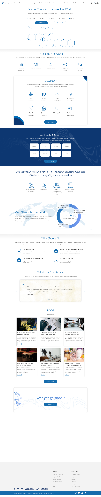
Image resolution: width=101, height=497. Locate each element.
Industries (40, 3)
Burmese (67, 146)
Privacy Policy (75, 484)
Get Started (41, 23)
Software (62, 18)
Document (32, 18)
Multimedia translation (57, 481)
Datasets (55, 3)
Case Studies (48, 3)
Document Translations (58, 474)
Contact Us (85, 3)
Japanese (45, 153)
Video (52, 18)
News (60, 3)
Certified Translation (50, 68)
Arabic (45, 146)
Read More (19, 343)
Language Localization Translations (60, 477)
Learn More (50, 122)
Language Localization (36, 68)
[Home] (7, 3)
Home (15, 3)
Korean (34, 153)
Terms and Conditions (76, 486)
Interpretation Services (58, 484)
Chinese (34, 146)
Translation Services (24, 3)
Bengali (56, 146)
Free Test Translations (76, 3)
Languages (33, 3)
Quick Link (74, 472)
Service (55, 472)
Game (72, 18)
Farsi (56, 153)
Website (42, 18)
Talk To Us (60, 23)
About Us (66, 3)
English (66, 153)
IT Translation (57, 113)
